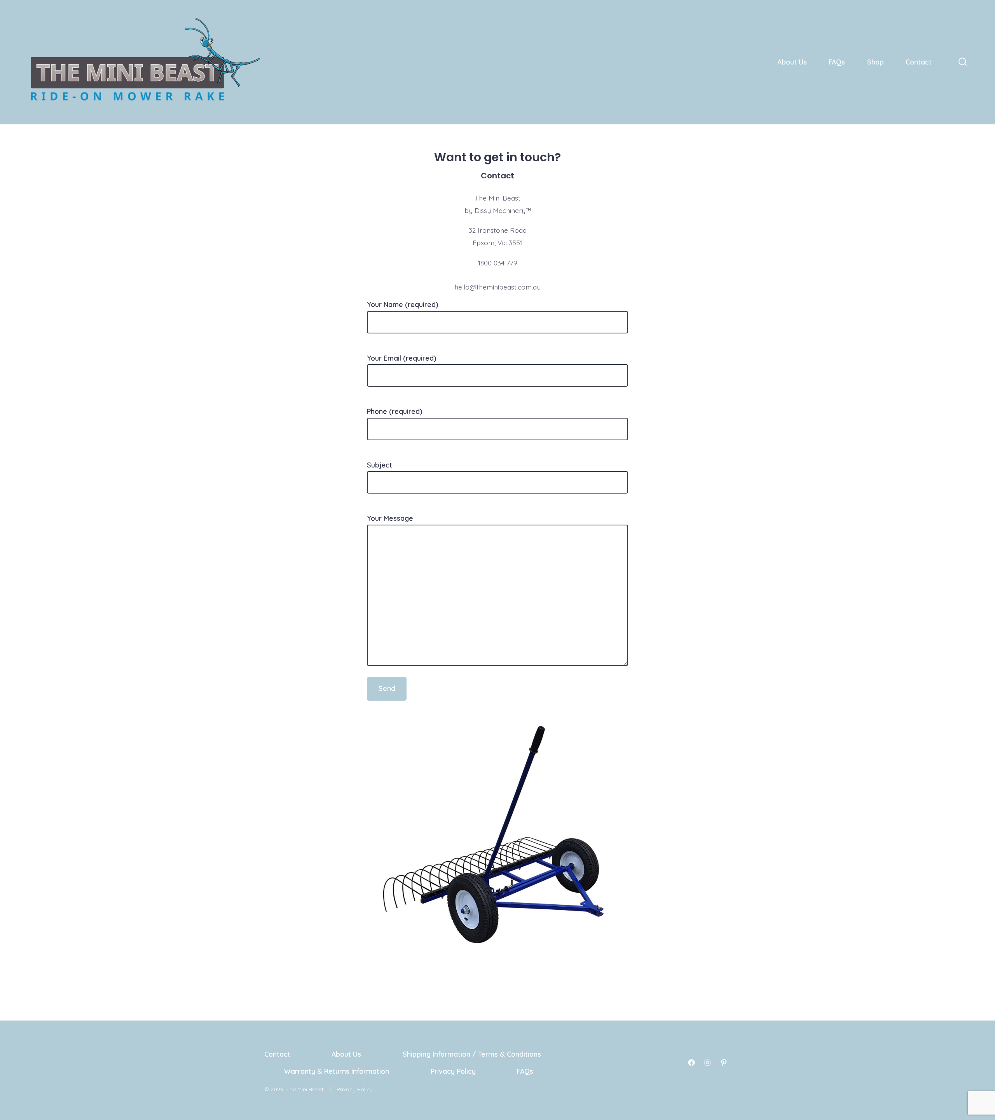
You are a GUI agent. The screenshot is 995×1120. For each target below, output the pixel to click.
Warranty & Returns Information (336, 1071)
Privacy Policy (453, 1071)
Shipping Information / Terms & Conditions (472, 1054)
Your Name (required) (402, 304)
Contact (919, 62)
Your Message (390, 518)
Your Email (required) (401, 358)
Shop (875, 62)
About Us (792, 62)
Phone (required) (394, 411)
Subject (379, 465)
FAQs (837, 62)
